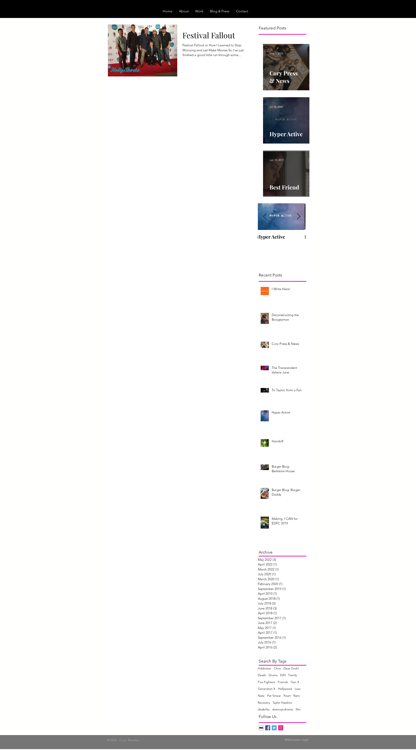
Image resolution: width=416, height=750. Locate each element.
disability (264, 709)
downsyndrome (282, 709)
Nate (261, 696)
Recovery (264, 703)
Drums (273, 675)
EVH (283, 675)
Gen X (295, 682)
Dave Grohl (291, 668)
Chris (277, 668)
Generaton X (266, 689)
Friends (283, 682)
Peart (287, 696)
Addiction (264, 668)
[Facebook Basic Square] (267, 727)
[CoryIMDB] (261, 727)
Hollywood (285, 689)
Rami (296, 696)
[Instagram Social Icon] (280, 727)
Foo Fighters (266, 682)
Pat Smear (274, 696)
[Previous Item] (265, 216)
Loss (298, 689)
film (298, 709)
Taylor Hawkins (282, 703)
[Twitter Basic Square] (274, 727)
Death (262, 675)
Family (292, 675)
